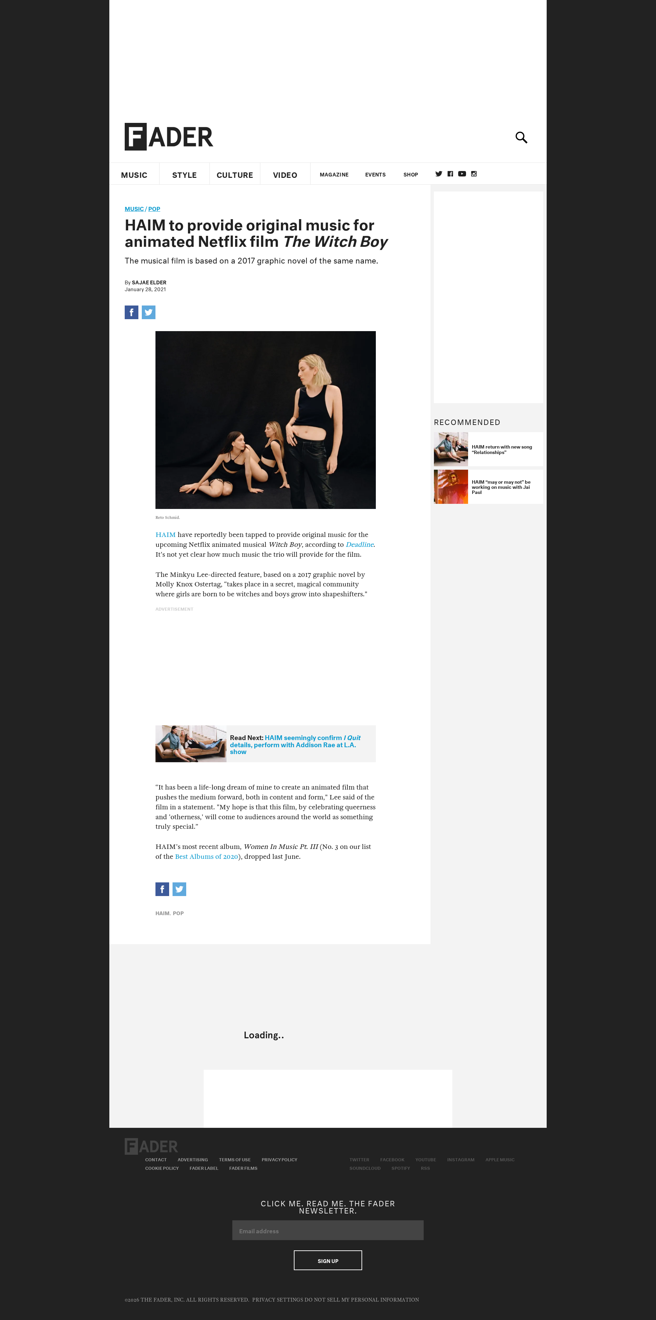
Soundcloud (365, 1167)
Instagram (461, 1158)
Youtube (425, 1158)
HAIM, (163, 912)
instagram (474, 173)
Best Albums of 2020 (206, 857)
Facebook (392, 1158)
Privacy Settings (277, 1300)
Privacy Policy (279, 1158)
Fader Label (204, 1167)
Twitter (438, 173)
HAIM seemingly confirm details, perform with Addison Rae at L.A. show (295, 744)
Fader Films (243, 1167)
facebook (450, 173)
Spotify (401, 1167)
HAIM (165, 535)
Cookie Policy (162, 1167)
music (134, 207)
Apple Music (500, 1158)
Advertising (193, 1158)
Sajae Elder (149, 282)
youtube (462, 173)
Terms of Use (235, 1158)
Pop (154, 207)
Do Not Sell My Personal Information (361, 1300)
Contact (156, 1158)
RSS (425, 1167)
